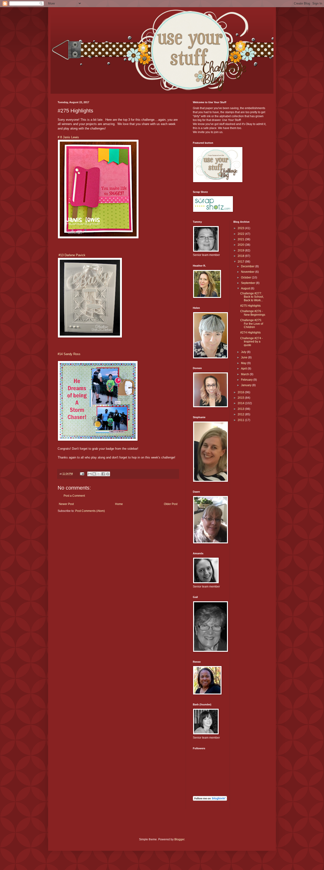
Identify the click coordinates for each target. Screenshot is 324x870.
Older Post (170, 504)
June (244, 357)
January (246, 385)
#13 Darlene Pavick (71, 255)
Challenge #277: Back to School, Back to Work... (252, 297)
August (246, 288)
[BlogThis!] (94, 474)
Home (119, 504)
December (248, 266)
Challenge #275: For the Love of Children (251, 324)
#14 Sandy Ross (69, 354)
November (248, 271)
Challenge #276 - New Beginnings (252, 313)
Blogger (179, 839)
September (248, 283)
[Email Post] (82, 473)
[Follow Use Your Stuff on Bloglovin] (210, 799)
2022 (241, 234)
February (247, 379)
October (246, 277)
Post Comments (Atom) (90, 511)
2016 (241, 392)
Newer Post (66, 504)
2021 (241, 239)
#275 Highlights (250, 305)
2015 (241, 397)
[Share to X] (98, 474)
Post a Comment (74, 495)
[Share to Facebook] (103, 474)
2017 (241, 261)
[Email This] (89, 474)
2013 (241, 409)
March (245, 374)
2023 (241, 228)
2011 (241, 420)
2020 (241, 244)
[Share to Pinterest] (107, 474)
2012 (241, 414)
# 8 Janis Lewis (68, 137)
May (244, 363)
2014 (241, 403)
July (244, 352)
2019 (241, 250)
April (244, 368)
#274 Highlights (250, 332)
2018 (241, 256)
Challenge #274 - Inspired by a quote (251, 342)
